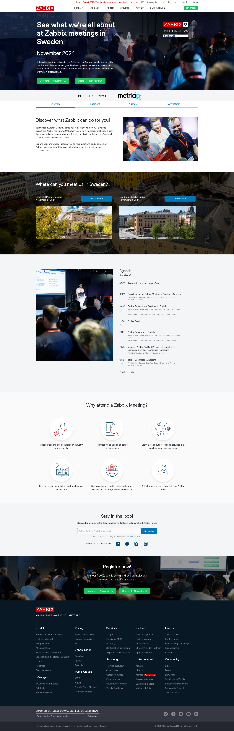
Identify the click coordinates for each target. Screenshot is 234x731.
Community (152, 2)
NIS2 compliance (44, 692)
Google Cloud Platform (86, 687)
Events (169, 628)
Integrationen (42, 643)
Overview (55, 104)
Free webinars (172, 648)
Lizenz (39, 661)
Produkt (41, 628)
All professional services (118, 652)
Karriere (145, 674)
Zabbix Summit (172, 634)
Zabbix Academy (114, 688)
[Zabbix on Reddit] (181, 714)
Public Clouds (83, 671)
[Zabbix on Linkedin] (188, 714)
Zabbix (45, 8)
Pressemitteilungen (145, 679)
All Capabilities (43, 648)
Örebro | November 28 (90, 80)
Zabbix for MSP (114, 639)
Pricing (79, 628)
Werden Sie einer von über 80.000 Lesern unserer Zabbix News (67, 710)
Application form (144, 652)
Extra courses (113, 679)
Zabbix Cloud (83, 650)
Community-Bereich (174, 688)
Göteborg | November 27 (53, 80)
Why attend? (174, 104)
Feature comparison (84, 639)
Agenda (133, 104)
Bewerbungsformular (116, 683)
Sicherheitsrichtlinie (45, 726)
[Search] (164, 2)
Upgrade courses (114, 674)
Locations (95, 104)
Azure (78, 682)
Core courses (112, 670)
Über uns (140, 670)
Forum (168, 670)
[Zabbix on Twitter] (166, 714)
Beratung (110, 643)
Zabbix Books (172, 692)
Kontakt (139, 665)
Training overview (115, 665)
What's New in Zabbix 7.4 (48, 652)
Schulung (112, 659)
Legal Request (100, 726)
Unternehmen (144, 659)
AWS (77, 678)
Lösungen (42, 677)
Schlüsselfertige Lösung (118, 648)
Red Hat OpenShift (84, 691)
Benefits (79, 656)
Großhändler (142, 643)
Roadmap (40, 665)
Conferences (171, 639)
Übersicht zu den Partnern (148, 648)
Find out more (96, 198)
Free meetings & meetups (177, 643)
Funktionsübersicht (45, 639)
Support (110, 634)
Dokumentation (43, 670)
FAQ (77, 643)
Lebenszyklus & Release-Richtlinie (52, 657)
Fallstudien (41, 688)
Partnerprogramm (144, 634)
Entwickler (170, 674)
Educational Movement (176, 683)
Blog (167, 665)
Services (111, 628)
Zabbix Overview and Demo (49, 634)
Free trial (79, 665)
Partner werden (143, 639)
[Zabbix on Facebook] (173, 714)
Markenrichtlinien (144, 688)
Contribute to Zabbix (175, 679)
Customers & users (145, 683)
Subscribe (149, 531)
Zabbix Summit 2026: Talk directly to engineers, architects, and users (107, 2)
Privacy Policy (135, 537)
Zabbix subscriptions (85, 634)
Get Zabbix (191, 8)
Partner (140, 628)
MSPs (142, 2)
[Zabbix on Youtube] (196, 714)
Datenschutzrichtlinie (65, 726)
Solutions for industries (47, 683)
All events (170, 652)
